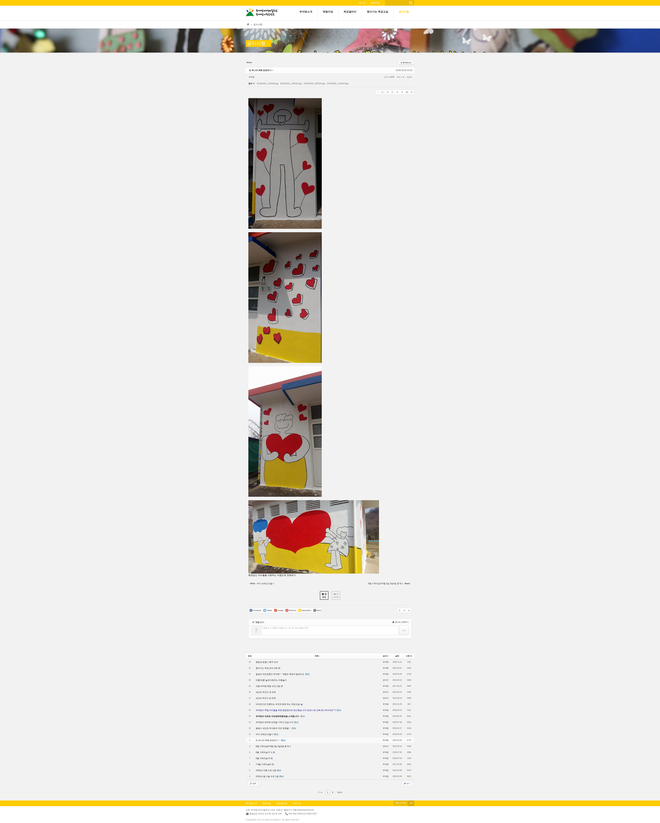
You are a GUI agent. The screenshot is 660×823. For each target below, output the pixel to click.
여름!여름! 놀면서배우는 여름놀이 (271, 680)
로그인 (362, 2)
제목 (317, 656)
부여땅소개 (251, 803)
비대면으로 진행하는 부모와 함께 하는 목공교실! (278, 704)
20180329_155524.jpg (314, 83)
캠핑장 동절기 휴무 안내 (267, 662)
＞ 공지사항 (256, 24)
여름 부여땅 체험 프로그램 (268, 686)
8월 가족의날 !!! (263, 752)
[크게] (387, 92)
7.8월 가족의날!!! (264, 764)
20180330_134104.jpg (337, 83)
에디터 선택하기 (401, 622)
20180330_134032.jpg (291, 83)
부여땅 (251, 77)
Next (339, 792)
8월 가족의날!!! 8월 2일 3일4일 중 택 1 (273, 746)
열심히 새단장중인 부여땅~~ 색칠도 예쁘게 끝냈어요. (280, 674)
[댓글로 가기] (406, 92)
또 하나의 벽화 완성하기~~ (261, 70)
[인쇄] (411, 92)
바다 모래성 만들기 (265, 734)
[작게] (392, 92)
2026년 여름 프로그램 (266, 770)
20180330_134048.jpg (267, 83)
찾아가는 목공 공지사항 (267, 668)
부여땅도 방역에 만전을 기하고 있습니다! (275, 722)
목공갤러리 (281, 803)
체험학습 (266, 803)
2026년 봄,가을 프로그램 (267, 776)
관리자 (385, 680)
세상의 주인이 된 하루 (266, 692)
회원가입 (375, 2)
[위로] (397, 92)
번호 (250, 656)
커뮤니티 (297, 803)
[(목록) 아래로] (402, 92)
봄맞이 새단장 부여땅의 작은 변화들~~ (274, 728)
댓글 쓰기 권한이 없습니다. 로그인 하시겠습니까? (286, 628)
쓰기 (408, 783)
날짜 (397, 656)
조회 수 (409, 656)
